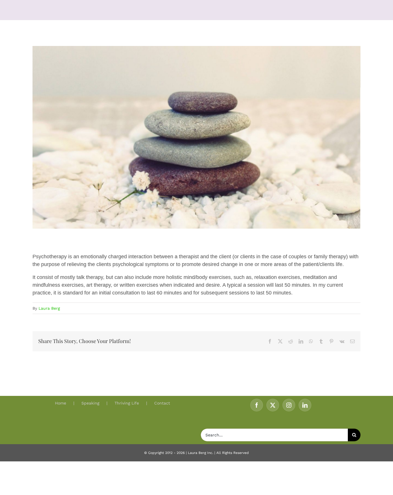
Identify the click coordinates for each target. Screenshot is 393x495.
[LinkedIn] (305, 405)
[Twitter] (272, 405)
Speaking (90, 403)
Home (60, 403)
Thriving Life (127, 403)
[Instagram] (289, 405)
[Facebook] (256, 405)
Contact (162, 403)
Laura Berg (49, 308)
